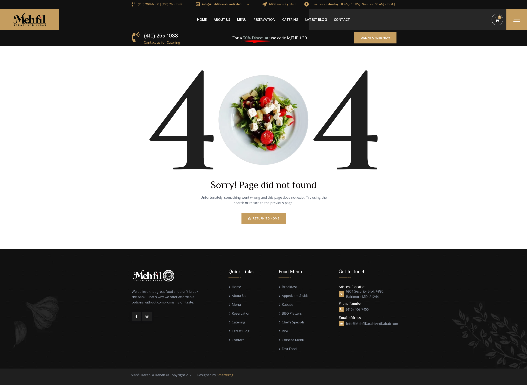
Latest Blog (316, 19)
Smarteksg (225, 375)
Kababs (287, 304)
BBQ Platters (292, 313)
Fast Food (289, 349)
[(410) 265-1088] (136, 37)
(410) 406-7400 (357, 309)
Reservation (264, 19)
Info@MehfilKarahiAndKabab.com (372, 323)
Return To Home (266, 218)
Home (202, 19)
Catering (290, 19)
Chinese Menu (293, 340)
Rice (285, 331)
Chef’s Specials (293, 322)
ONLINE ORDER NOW (375, 38)
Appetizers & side (295, 296)
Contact (342, 19)
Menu (241, 19)
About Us (222, 19)
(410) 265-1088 (161, 35)
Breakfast (289, 287)
